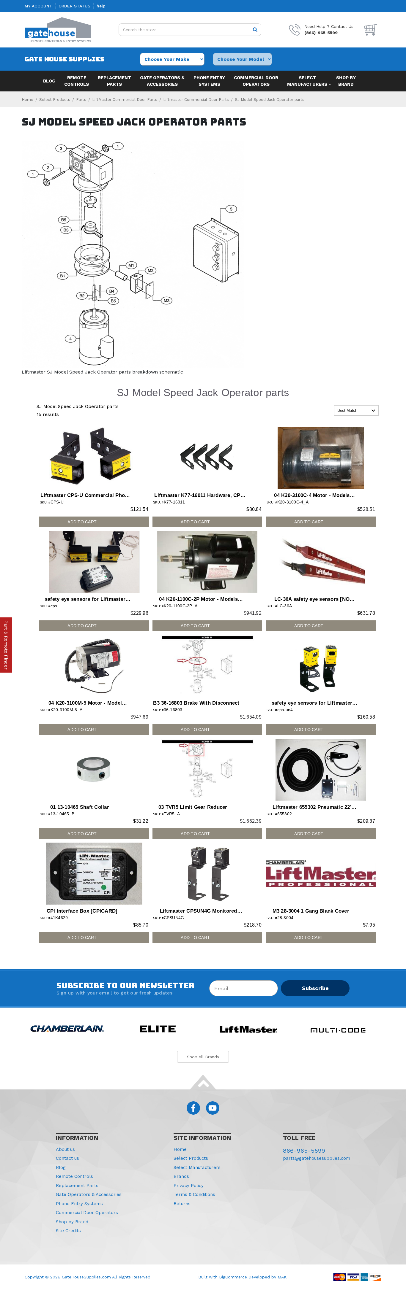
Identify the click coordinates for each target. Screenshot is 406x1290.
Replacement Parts (114, 81)
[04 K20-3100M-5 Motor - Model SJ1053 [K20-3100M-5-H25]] (94, 666)
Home (180, 1149)
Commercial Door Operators (256, 81)
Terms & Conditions (194, 1194)
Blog (49, 81)
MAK (282, 1277)
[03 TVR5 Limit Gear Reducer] (207, 770)
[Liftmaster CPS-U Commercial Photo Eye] (94, 458)
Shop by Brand (346, 81)
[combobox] (356, 410)
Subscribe (315, 988)
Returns (182, 1203)
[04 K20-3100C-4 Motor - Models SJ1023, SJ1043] (321, 458)
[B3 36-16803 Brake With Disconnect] (207, 666)
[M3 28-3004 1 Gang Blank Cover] (321, 874)
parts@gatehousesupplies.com (316, 1158)
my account (38, 6)
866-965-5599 (304, 1150)
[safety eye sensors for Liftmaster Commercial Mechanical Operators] (94, 562)
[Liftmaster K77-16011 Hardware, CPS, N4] (207, 458)
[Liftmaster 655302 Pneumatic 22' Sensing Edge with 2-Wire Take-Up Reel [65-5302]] (321, 770)
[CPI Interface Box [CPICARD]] (94, 874)
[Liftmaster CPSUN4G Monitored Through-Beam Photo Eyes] (207, 874)
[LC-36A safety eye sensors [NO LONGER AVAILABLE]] (321, 562)
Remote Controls (76, 81)
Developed (259, 1277)
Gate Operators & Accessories (162, 81)
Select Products (191, 1158)
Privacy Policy (189, 1185)
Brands (181, 1176)
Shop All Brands (203, 1056)
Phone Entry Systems (209, 81)
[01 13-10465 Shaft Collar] (94, 770)
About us (65, 1149)
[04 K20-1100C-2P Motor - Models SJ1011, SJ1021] (207, 562)
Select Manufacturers (307, 81)
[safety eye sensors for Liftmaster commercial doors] (321, 666)
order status (74, 6)
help (101, 6)
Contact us (67, 1158)
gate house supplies (64, 59)
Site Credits (68, 1230)
